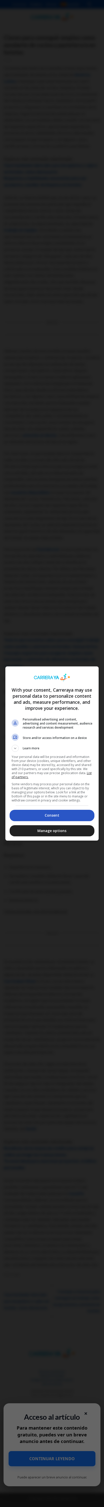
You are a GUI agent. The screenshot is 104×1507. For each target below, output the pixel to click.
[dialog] (52, 753)
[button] (52, 748)
